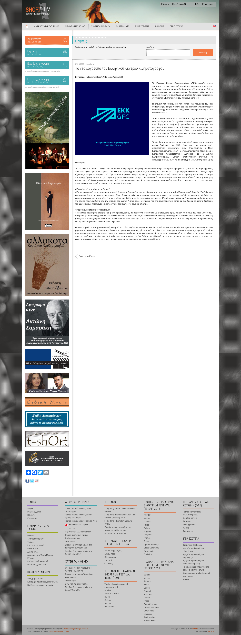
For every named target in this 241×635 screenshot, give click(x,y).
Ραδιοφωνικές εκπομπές (38, 561)
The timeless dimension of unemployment (116, 585)
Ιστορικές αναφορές (36, 545)
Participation (149, 617)
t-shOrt (195, 629)
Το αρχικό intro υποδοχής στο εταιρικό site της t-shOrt (196, 568)
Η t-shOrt (195, 4)
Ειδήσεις (165, 4)
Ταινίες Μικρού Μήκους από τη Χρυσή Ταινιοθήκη (78, 516)
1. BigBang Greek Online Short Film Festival (120, 510)
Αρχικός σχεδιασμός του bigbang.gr (193, 556)
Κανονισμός (109, 554)
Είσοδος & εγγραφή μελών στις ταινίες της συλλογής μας (78, 546)
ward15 (211, 631)
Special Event (150, 620)
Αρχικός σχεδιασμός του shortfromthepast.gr (193, 562)
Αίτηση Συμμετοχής (112, 550)
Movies (107, 590)
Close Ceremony (151, 548)
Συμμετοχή (188, 531)
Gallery (107, 600)
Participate (109, 607)
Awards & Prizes (111, 593)
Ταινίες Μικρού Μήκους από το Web (81, 521)
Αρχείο (186, 528)
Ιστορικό (108, 560)
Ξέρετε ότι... (32, 552)
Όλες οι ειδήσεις (87, 256)
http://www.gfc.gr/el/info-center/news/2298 (105, 77)
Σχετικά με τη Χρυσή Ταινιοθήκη (79, 574)
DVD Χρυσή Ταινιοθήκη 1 (76, 584)
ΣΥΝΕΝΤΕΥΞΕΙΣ (142, 26)
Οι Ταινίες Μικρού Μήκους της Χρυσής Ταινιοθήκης (78, 569)
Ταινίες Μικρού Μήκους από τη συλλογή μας (78, 510)
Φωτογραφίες (189, 524)
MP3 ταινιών (70, 541)
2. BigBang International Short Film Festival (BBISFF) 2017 (119, 516)
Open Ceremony (151, 544)
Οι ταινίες (108, 564)
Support (107, 603)
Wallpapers (188, 576)
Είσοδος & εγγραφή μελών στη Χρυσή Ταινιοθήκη (78, 552)
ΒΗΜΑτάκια (32, 548)
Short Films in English (215, 26)
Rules (107, 597)
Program (147, 535)
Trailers (30, 542)
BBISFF (147, 515)
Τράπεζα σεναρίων (35, 539)
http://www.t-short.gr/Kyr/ (59, 631)
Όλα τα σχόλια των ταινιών (76, 535)
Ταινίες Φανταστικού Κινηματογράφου (192, 513)
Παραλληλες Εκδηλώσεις (115, 533)
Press (146, 541)
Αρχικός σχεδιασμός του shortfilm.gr (193, 549)
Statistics (148, 554)
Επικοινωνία (208, 4)
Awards (147, 521)
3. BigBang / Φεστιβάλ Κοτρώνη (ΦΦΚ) (118, 522)
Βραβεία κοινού (190, 518)
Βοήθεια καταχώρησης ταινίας (40, 585)
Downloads (149, 551)
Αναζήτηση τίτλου (35, 578)
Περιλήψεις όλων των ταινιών (78, 532)
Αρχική (26, 26)
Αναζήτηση (151, 47)
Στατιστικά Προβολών (192, 545)
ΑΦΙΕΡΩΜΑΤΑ (122, 26)
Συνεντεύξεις (70, 581)
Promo (147, 538)
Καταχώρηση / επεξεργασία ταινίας (42, 582)
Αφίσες (186, 580)
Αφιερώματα (70, 577)
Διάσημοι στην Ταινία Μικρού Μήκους (40, 556)
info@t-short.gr (82, 629)
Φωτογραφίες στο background (196, 573)
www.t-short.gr (69, 629)
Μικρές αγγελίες (180, 4)
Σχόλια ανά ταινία (72, 538)
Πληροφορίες (110, 557)
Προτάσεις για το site (36, 565)
